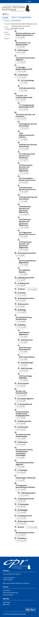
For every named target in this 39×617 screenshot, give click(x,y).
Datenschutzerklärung (10, 593)
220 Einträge (20, 540)
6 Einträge (23, 109)
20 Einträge (20, 321)
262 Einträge (31, 527)
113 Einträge (20, 512)
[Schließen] (15, 74)
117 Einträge (20, 295)
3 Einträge (23, 160)
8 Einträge (20, 255)
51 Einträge (23, 149)
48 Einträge (20, 52)
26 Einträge (20, 506)
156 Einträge (20, 395)
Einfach (7, 21)
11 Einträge (20, 386)
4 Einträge (23, 182)
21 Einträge (20, 489)
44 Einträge (20, 401)
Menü (6, 14)
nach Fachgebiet (7, 28)
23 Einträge (20, 438)
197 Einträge (20, 71)
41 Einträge (23, 214)
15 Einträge (23, 173)
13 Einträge (23, 227)
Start (29, 1)
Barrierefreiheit (8, 595)
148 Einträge (20, 119)
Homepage (6, 602)
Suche (6, 17)
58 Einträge (20, 429)
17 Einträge (23, 128)
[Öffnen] (15, 41)
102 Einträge (20, 518)
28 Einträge (20, 100)
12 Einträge (20, 62)
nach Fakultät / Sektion (7, 35)
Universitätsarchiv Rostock (12, 574)
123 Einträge (20, 77)
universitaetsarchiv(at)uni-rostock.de (17, 583)
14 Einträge (20, 501)
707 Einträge (20, 327)
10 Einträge (20, 280)
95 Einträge (20, 418)
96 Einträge (20, 285)
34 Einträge (20, 444)
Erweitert (7, 24)
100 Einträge (20, 524)
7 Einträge (23, 265)
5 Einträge (20, 457)
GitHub (7, 604)
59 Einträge (20, 423)
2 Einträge (20, 37)
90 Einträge (31, 289)
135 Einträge (20, 312)
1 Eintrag (22, 83)
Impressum (7, 590)
